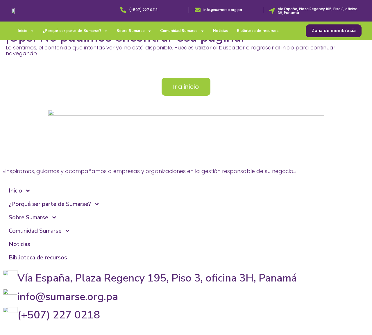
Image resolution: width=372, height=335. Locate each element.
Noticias (220, 30)
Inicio (22, 30)
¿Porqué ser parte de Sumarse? (72, 30)
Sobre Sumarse (131, 30)
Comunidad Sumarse (179, 30)
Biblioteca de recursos (257, 30)
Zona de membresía (334, 30)
